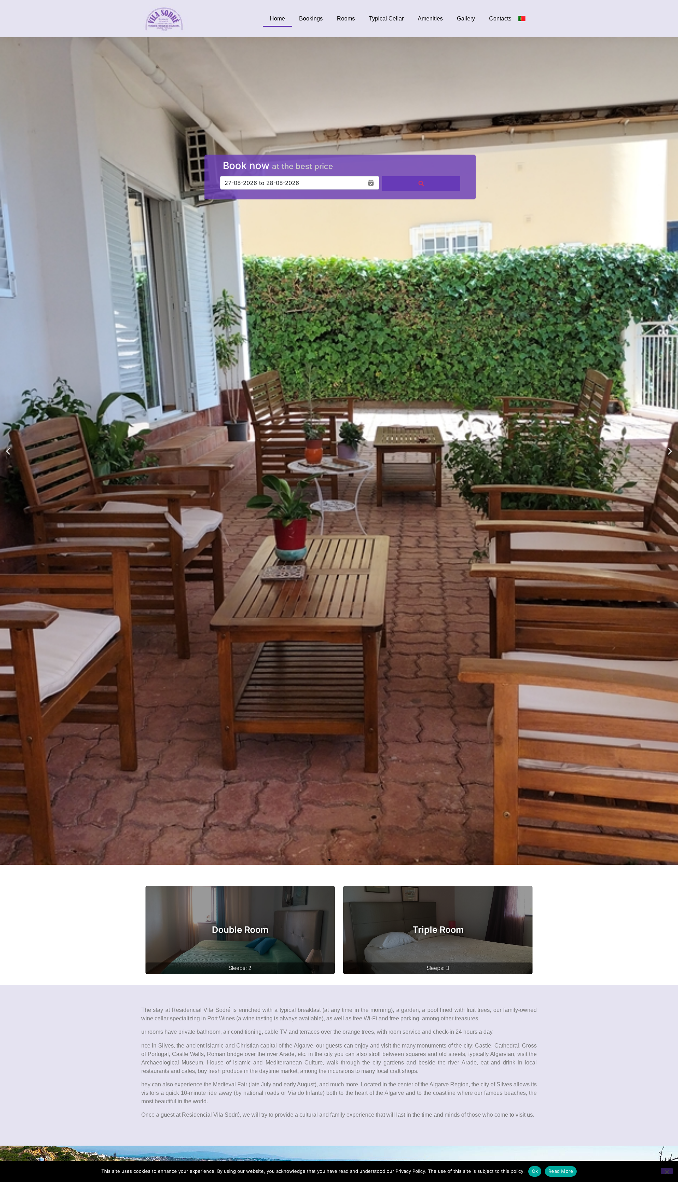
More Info (240, 930)
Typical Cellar (386, 19)
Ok (535, 1171)
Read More (560, 1171)
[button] (8, 450)
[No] (667, 1171)
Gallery (466, 19)
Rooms (346, 19)
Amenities (430, 19)
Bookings (311, 19)
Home (277, 19)
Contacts (500, 19)
